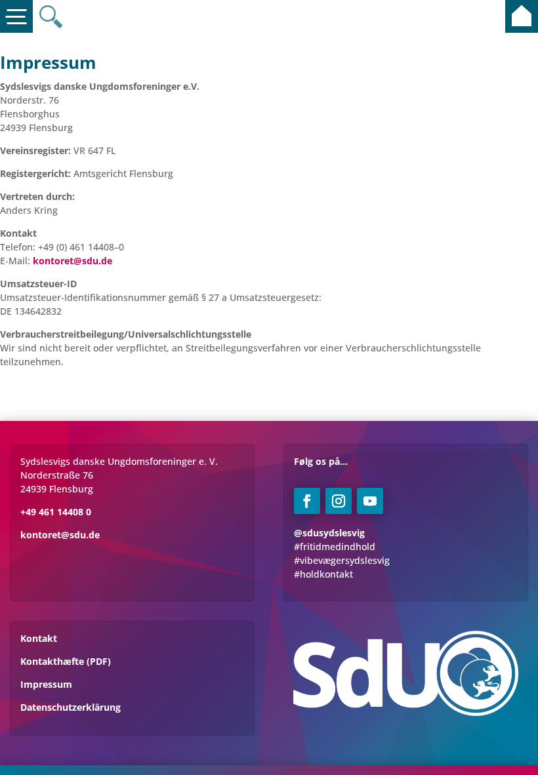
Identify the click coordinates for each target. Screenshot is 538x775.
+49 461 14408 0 (55, 512)
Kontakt (38, 638)
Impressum (46, 684)
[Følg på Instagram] (338, 501)
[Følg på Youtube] (370, 501)
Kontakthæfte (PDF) (65, 661)
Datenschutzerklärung (70, 707)
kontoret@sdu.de (60, 534)
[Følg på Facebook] (307, 501)
